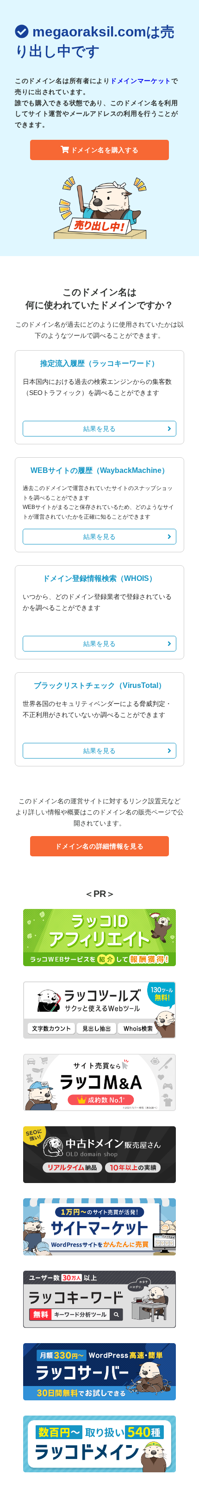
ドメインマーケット (140, 80)
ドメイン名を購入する (105, 150)
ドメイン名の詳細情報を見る (99, 846)
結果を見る (99, 428)
